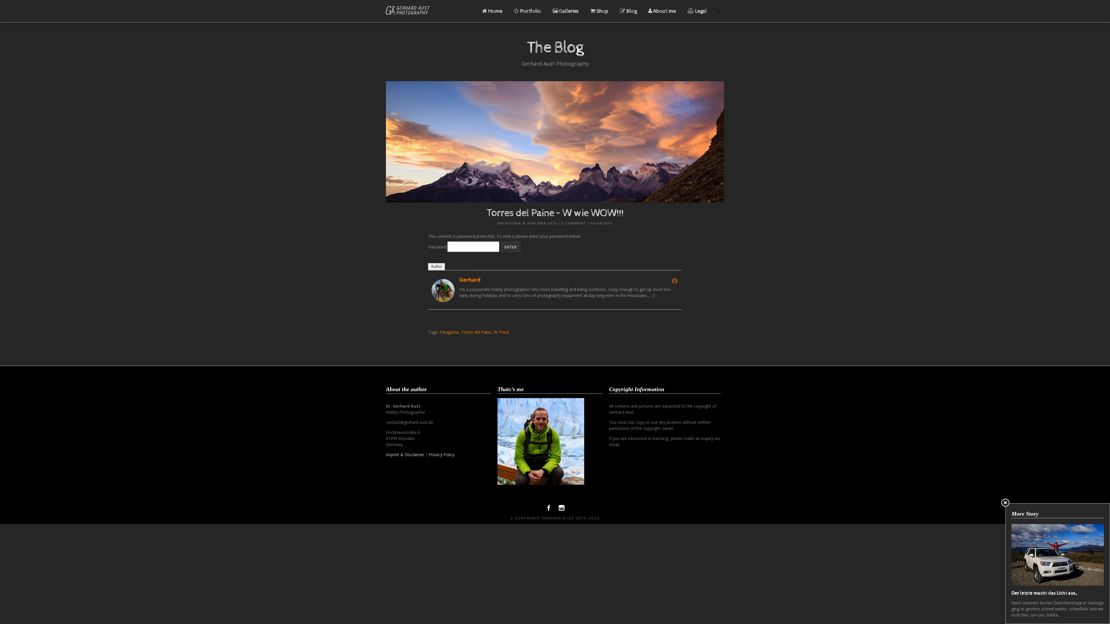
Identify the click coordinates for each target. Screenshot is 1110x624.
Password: (437, 247)
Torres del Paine (476, 332)
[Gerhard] (443, 300)
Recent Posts (460, 266)
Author (436, 266)
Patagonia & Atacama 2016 (527, 223)
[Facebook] (674, 280)
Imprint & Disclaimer (405, 454)
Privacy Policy (441, 454)
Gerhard (469, 279)
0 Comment (574, 223)
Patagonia (448, 332)
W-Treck (501, 332)
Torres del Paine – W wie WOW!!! (555, 213)
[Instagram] (562, 509)
